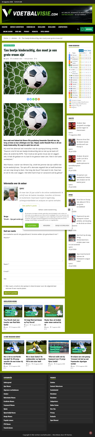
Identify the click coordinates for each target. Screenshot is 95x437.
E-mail (6, 271)
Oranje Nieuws (8, 416)
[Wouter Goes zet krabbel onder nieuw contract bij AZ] (53, 311)
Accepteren (32, 225)
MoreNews (56, 435)
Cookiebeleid (31, 27)
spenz (7, 59)
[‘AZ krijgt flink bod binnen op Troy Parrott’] (33, 311)
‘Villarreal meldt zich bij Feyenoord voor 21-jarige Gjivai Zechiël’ (56, 358)
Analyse (6, 394)
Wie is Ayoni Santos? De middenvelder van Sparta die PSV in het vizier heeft (35, 358)
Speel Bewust (45, 31)
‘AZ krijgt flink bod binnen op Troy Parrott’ (33, 321)
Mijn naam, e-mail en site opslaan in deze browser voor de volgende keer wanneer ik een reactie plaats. (31, 287)
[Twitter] (31, 99)
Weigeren (46, 225)
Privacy (26, 31)
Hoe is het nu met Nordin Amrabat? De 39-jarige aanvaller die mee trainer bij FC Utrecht (13, 360)
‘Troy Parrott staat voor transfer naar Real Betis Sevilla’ (12, 322)
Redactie (35, 31)
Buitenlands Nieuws (78, 349)
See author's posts (29, 206)
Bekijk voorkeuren (62, 225)
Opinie (6, 409)
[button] (69, 210)
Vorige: (15, 217)
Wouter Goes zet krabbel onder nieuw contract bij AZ (52, 322)
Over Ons (18, 31)
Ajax (32, 142)
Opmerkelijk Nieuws (10, 413)
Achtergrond (9, 351)
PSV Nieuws (7, 424)
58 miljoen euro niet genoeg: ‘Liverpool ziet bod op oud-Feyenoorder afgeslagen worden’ (80, 360)
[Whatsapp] (33, 99)
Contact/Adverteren (17, 27)
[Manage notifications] (90, 432)
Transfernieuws (10, 315)
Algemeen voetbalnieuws (11, 390)
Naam (6, 264)
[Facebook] (28, 99)
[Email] (36, 99)
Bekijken (89, 29)
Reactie (7, 238)
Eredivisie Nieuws (9, 45)
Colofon (4, 27)
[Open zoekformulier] (78, 29)
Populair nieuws (10, 312)
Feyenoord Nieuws (55, 347)
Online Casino (7, 31)
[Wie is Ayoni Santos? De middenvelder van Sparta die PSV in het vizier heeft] (36, 347)
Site (5, 279)
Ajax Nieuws (7, 386)
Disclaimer (41, 27)
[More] (39, 99)
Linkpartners (62, 27)
